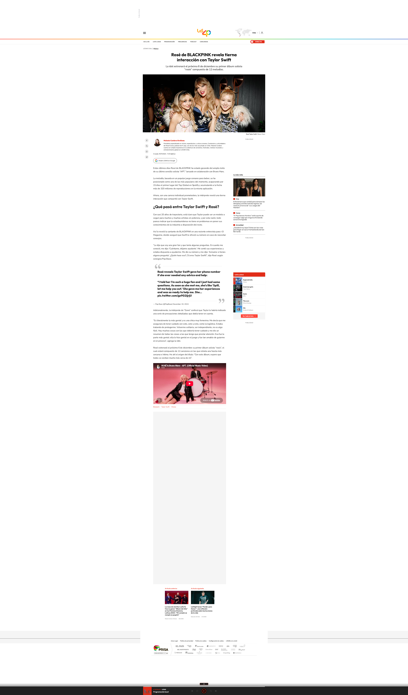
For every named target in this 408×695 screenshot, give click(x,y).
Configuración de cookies (216, 641)
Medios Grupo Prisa (160, 653)
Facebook (147, 140)
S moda (217, 652)
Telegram (147, 157)
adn (234, 646)
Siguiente (216, 691)
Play (204, 691)
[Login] (262, 33)
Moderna (188, 652)
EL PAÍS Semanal (224, 649)
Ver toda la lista (248, 316)
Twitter (147, 146)
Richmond (178, 652)
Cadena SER (220, 646)
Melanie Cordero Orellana (174, 140)
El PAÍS (179, 646)
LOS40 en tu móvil (231, 641)
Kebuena (240, 649)
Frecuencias (182, 42)
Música (156, 48)
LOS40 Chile (204, 33)
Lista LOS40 (157, 42)
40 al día (146, 42)
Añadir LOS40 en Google (166, 161)
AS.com (227, 646)
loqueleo (227, 652)
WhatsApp (147, 151)
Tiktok (191, 626)
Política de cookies (201, 641)
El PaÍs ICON (208, 652)
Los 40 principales (190, 646)
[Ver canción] (238, 281)
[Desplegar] (204, 684)
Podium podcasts (199, 652)
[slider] (204, 686)
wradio (200, 649)
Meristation (237, 652)
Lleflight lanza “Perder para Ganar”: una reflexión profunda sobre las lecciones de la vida (201, 610)
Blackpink (156, 407)
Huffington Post (182, 649)
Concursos (204, 42)
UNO (194, 649)
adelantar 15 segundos (211, 691)
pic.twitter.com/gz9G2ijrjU (174, 295)
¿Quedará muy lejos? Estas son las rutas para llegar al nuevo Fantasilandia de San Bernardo (248, 230)
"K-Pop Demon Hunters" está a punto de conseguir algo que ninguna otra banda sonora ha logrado (248, 217)
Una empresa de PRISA (161, 648)
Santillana (200, 646)
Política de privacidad (186, 641)
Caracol (242, 646)
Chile (254, 33)
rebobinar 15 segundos (197, 691)
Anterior (192, 691)
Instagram (195, 626)
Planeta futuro (232, 649)
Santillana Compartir (211, 646)
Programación (169, 42)
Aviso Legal (174, 641)
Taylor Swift (165, 407)
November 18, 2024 (181, 304)
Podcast (193, 42)
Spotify (212, 626)
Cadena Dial (216, 649)
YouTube (199, 626)
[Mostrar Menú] (146, 32)
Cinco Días (208, 649)
